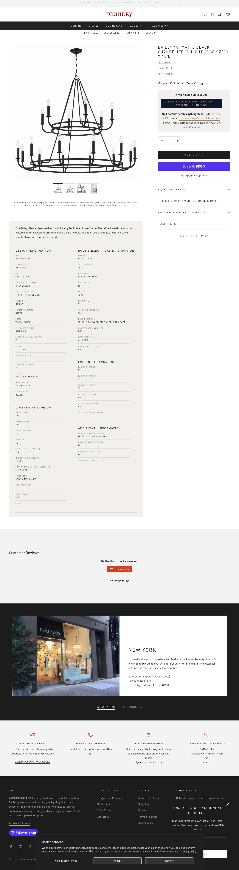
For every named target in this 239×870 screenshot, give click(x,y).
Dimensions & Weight (34, 407)
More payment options (194, 175)
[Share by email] (206, 235)
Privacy (142, 810)
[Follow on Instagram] (20, 847)
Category (136, 25)
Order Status (104, 810)
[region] (76, 112)
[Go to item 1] (58, 188)
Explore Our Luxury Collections (32, 761)
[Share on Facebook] (191, 235)
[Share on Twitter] (196, 235)
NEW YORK (106, 706)
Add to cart (193, 154)
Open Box (151, 33)
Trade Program (159, 25)
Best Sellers (112, 33)
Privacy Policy (188, 851)
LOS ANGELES (132, 706)
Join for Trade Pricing (180, 83)
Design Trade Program (109, 798)
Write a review (119, 569)
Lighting (76, 25)
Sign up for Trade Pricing (148, 762)
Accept (118, 860)
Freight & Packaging (97, 362)
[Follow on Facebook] (11, 847)
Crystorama (164, 62)
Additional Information (99, 428)
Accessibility (145, 822)
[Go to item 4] (94, 188)
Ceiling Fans (114, 25)
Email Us (207, 762)
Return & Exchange (149, 798)
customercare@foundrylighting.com (199, 118)
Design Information (33, 250)
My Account (103, 804)
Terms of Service (147, 816)
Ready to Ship (132, 33)
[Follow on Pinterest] (30, 847)
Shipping (143, 804)
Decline (169, 860)
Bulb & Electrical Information (106, 250)
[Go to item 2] (70, 188)
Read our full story (19, 823)
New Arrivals (90, 33)
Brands (94, 25)
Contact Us (103, 816)
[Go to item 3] (82, 188)
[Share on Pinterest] (201, 235)
